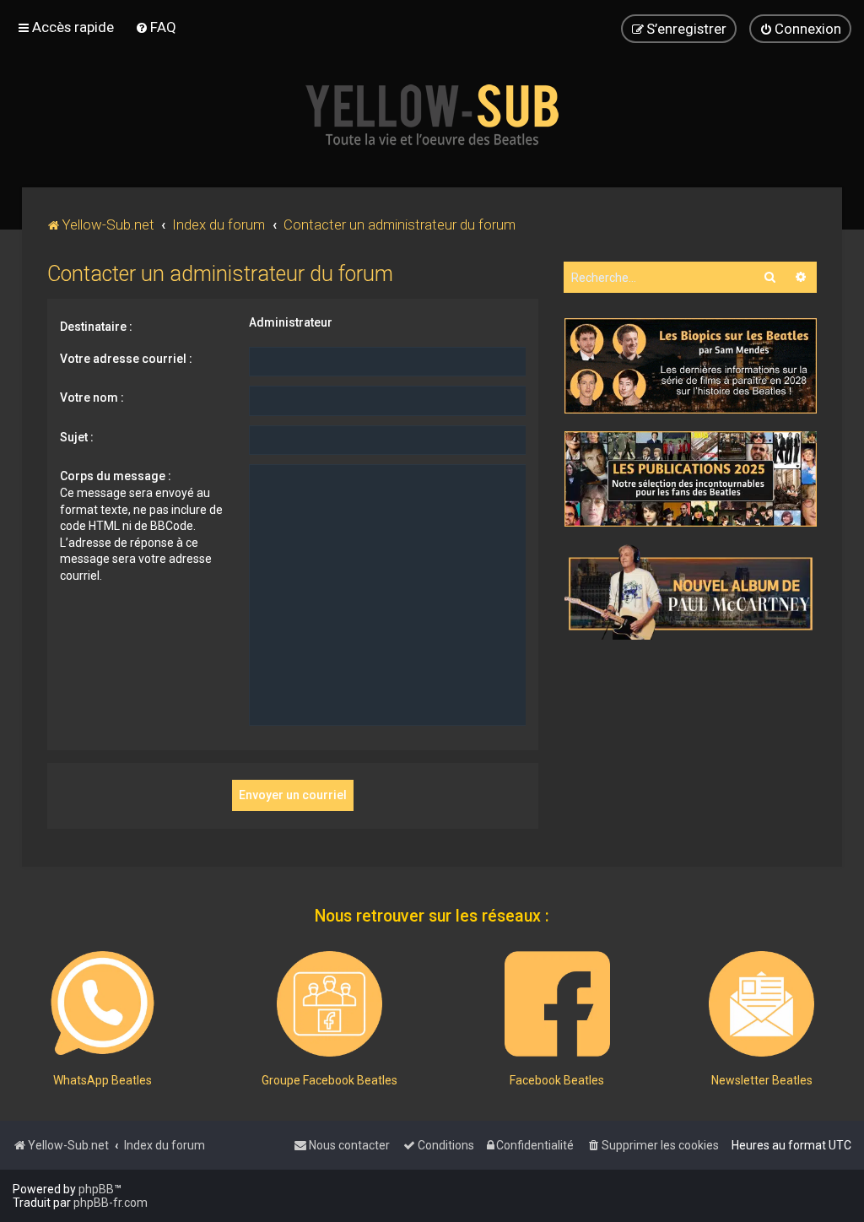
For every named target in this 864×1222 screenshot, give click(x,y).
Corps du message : (115, 476)
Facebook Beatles (557, 1080)
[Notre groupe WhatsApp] (102, 1004)
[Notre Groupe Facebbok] (329, 1004)
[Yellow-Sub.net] (432, 114)
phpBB (96, 1189)
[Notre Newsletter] (761, 1004)
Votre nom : (92, 397)
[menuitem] (156, 27)
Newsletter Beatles (762, 1080)
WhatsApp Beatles (102, 1080)
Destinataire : (96, 326)
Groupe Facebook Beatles (329, 1080)
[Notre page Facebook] (557, 1004)
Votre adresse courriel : (126, 358)
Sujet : (77, 437)
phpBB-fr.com (110, 1202)
